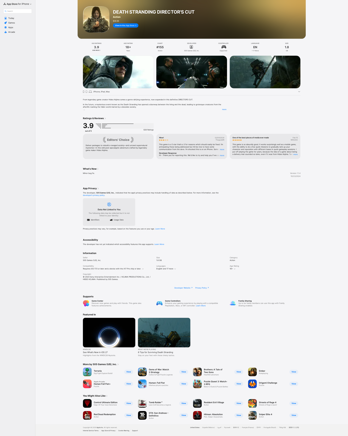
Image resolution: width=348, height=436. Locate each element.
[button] (18, 18)
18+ (231, 269)
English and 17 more (164, 269)
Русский (227, 427)
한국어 (259, 427)
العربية (219, 427)
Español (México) (208, 427)
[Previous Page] (80, 72)
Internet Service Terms (91, 430)
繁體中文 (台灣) (294, 427)
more (224, 109)
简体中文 (236, 427)
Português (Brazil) (270, 427)
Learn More (160, 229)
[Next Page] (303, 72)
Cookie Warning (123, 430)
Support (135, 430)
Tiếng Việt (282, 427)
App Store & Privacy (108, 430)
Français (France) (248, 427)
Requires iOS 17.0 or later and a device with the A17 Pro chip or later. (112, 269)
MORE (222, 149)
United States (195, 427)
